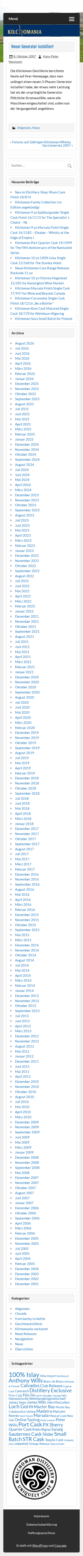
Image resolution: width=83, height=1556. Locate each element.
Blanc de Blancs (54, 1381)
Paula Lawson (47, 1420)
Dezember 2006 (27, 1208)
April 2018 (23, 813)
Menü (13, 18)
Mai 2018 (22, 808)
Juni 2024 (22, 475)
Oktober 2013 (25, 1006)
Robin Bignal (41, 1429)
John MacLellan (58, 1402)
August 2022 (24, 576)
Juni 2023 (22, 525)
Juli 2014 (22, 965)
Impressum (41, 1516)
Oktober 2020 (25, 687)
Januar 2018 (24, 824)
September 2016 (27, 884)
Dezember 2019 (27, 733)
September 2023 (27, 510)
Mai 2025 (22, 419)
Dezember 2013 (27, 996)
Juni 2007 (22, 1198)
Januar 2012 (24, 1056)
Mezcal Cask (57, 1416)
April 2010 (23, 1112)
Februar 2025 (25, 434)
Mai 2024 (22, 480)
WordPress (40, 1545)
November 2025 (27, 389)
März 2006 (23, 1228)
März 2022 (23, 601)
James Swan (17, 1402)
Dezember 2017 (27, 829)
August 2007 (24, 1193)
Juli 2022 (22, 581)
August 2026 (24, 343)
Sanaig (57, 1429)
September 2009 (27, 1132)
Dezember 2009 (27, 1122)
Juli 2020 (22, 702)
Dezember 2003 (27, 1274)
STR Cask (33, 1439)
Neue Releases (26, 1334)
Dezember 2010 (27, 1081)
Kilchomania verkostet (31, 1329)
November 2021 (27, 621)
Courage (60, 1545)
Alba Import (48, 1376)
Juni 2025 (22, 414)
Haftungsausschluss (41, 1532)
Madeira (44, 1411)
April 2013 (23, 1026)
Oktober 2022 (25, 566)
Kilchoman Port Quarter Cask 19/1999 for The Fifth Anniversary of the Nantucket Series (41, 248)
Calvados (30, 1385)
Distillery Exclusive (50, 1390)
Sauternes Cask (25, 1434)
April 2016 (23, 900)
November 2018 (27, 783)
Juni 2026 (22, 353)
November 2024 (27, 449)
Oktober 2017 (25, 839)
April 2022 (23, 596)
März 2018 (23, 819)
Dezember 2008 (27, 1157)
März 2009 (23, 1147)
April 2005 (23, 1259)
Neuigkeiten (24, 1339)
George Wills (60, 1395)
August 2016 (24, 889)
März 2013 (23, 1031)
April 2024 (23, 485)
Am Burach (63, 1376)
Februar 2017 (25, 869)
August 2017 (24, 849)
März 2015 (23, 940)
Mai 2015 (22, 935)
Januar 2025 (24, 439)
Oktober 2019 (25, 743)
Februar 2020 (25, 728)
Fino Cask (15, 1395)
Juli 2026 (22, 348)
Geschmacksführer (28, 1324)
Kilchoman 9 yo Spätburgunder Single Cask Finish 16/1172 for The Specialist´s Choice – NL (39, 217)
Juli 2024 (22, 470)
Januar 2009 (24, 1152)
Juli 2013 (22, 1016)
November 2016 (27, 879)
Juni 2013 (22, 1021)
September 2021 (27, 631)
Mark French (26, 1415)
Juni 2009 (22, 1137)
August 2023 (24, 515)
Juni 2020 (22, 707)
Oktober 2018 (25, 788)
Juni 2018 (22, 803)
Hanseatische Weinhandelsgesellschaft (37, 1398)
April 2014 (23, 975)
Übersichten (24, 1349)
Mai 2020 (22, 712)
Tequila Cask (54, 1440)
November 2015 (27, 920)
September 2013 (27, 1011)
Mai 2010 (22, 1107)
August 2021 (24, 636)
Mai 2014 (22, 970)
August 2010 (24, 1097)
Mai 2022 (22, 591)
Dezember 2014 (27, 945)
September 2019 (27, 748)
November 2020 (27, 682)
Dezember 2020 (27, 677)
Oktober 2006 (25, 1213)
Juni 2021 (22, 647)
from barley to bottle (30, 1319)
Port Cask (30, 1424)
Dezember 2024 (27, 444)
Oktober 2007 (25, 1188)
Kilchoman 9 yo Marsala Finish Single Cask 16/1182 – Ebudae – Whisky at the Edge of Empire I (39, 232)
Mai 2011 (22, 1071)
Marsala (41, 1415)
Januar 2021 (24, 672)
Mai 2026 (22, 358)
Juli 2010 (22, 1102)
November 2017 (27, 834)
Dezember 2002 (27, 1279)
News (36, 128)
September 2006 (27, 1218)
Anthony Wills (26, 1380)
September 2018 (27, 793)
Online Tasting (27, 1419)
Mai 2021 (22, 652)
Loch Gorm (21, 1406)
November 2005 (27, 1243)
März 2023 (23, 540)
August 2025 (24, 404)
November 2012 (27, 1041)
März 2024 (23, 490)
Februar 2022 (25, 606)
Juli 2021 (22, 642)
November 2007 (27, 1183)
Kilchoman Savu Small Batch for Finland (43, 319)
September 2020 (27, 692)
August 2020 (24, 697)
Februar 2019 (25, 773)
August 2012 (24, 1046)
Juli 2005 (22, 1249)
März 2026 (23, 368)
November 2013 (27, 1001)
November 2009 (27, 1127)
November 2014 (27, 950)
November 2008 (27, 1162)
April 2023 (23, 535)
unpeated (21, 1444)
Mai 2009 (22, 1142)
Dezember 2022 (27, 555)
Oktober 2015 (25, 925)
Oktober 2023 (25, 505)
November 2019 (27, 738)
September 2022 (27, 571)
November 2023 (27, 500)
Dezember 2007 (27, 1178)
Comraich (22, 1391)
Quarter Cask (20, 1429)
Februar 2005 (25, 1264)
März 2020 (23, 723)
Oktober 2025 (25, 394)
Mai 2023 (22, 530)
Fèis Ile (29, 1395)
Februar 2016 (25, 910)
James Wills (36, 1402)
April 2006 (23, 1223)
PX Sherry (53, 1425)
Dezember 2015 (27, 915)
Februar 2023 (25, 546)
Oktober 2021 (25, 626)
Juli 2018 (22, 798)
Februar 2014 (25, 985)
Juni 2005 (22, 1253)
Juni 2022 (22, 586)
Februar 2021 (25, 667)
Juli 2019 (22, 758)
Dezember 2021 (27, 616)
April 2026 (23, 363)
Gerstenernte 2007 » (57, 145)
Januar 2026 (24, 379)
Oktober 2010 (25, 1092)
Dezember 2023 (27, 495)
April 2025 (23, 424)
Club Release (51, 1385)
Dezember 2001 (27, 1284)
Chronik (21, 1314)
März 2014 (23, 980)
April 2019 (23, 768)
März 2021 (23, 662)
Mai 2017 (22, 859)
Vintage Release (39, 1444)
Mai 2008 (22, 1173)
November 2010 (27, 1087)
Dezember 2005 (27, 1238)
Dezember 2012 (27, 1036)
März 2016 (23, 904)
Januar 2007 (24, 1203)
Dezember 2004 (27, 1269)
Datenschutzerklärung (41, 1524)
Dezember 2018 (27, 778)
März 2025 (23, 429)
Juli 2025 (22, 409)
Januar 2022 (24, 611)
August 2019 (24, 753)
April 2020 (23, 717)
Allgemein (24, 128)
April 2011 (23, 1076)
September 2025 (27, 399)
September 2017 (27, 844)
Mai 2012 (22, 1051)
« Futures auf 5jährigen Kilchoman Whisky (40, 142)
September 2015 (27, 930)
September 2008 (27, 1168)
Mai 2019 (22, 763)
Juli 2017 (22, 854)
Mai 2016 (22, 894)
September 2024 (27, 459)
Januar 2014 (24, 991)
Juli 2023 (22, 520)
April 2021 (23, 657)
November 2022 (27, 561)
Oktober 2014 (25, 955)
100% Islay (24, 1374)
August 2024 (24, 465)
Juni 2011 (22, 1066)
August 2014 (24, 960)
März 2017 (23, 864)
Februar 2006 (25, 1233)
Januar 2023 (24, 551)
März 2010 (23, 1117)
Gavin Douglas (43, 1395)
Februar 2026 (25, 374)
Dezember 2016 (27, 874)
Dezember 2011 (27, 1061)
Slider (48, 1434)
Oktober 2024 (25, 454)
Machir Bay (44, 1406)
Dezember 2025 (27, 384)
